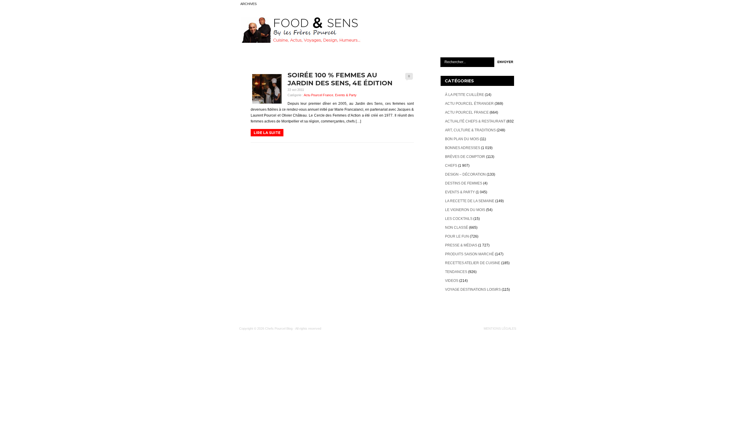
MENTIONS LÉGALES (500, 328)
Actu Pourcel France (318, 95)
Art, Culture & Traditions (470, 130)
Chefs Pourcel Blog (279, 328)
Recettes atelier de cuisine (472, 263)
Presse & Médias (461, 245)
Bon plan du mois (462, 139)
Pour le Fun (457, 236)
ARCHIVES (248, 4)
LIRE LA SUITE (267, 132)
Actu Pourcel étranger (469, 104)
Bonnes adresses (462, 148)
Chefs (451, 166)
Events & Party (346, 95)
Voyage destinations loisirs (473, 289)
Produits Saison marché (469, 254)
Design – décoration (465, 174)
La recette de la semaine (469, 201)
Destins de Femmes (463, 183)
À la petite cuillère (464, 95)
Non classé (456, 227)
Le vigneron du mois (465, 210)
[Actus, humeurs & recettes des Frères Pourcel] (300, 42)
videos (451, 281)
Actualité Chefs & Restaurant (475, 121)
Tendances (456, 272)
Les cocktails (458, 219)
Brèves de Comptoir (465, 157)
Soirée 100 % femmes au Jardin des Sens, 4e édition (340, 79)
